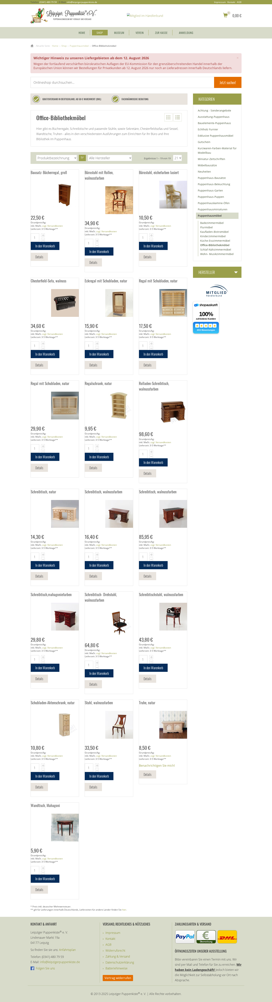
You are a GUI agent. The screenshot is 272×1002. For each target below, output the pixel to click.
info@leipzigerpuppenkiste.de (82, 2)
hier (124, 909)
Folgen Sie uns (45, 968)
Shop (100, 33)
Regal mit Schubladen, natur (158, 281)
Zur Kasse (161, 33)
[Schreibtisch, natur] (55, 514)
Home (82, 33)
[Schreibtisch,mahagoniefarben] (55, 617)
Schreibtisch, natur (43, 491)
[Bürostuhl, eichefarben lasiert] (163, 195)
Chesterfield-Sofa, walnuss (48, 281)
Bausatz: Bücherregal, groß (49, 172)
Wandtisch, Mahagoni (45, 805)
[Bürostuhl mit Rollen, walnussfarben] (109, 200)
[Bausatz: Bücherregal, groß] (55, 195)
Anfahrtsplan (67, 950)
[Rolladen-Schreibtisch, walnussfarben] (163, 411)
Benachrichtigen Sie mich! (157, 765)
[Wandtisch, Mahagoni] (55, 827)
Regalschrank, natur (98, 383)
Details (39, 256)
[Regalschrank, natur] (109, 405)
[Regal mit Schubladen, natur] (163, 303)
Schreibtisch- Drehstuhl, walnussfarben (101, 597)
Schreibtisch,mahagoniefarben (51, 594)
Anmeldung (186, 33)
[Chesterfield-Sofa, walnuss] (55, 303)
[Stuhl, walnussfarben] (109, 725)
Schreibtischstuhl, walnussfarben (161, 594)
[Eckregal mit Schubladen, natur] (109, 303)
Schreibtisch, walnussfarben (103, 491)
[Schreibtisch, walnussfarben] (109, 514)
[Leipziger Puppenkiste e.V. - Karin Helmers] (64, 15)
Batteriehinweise (116, 968)
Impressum (220, 2)
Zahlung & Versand (117, 956)
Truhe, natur (147, 702)
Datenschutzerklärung (119, 962)
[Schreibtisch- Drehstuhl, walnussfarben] (109, 622)
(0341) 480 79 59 (48, 2)
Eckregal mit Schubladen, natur (106, 281)
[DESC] (82, 158)
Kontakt (231, 2)
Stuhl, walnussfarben (99, 702)
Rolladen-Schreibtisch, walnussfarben (154, 386)
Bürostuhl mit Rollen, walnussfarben (99, 175)
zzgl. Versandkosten (52, 225)
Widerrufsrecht (115, 950)
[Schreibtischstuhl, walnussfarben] (163, 617)
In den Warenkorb (45, 246)
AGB (239, 2)
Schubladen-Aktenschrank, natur (53, 702)
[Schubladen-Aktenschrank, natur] (55, 725)
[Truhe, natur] (163, 725)
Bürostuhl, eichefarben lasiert (159, 172)
